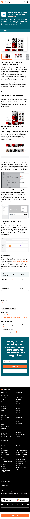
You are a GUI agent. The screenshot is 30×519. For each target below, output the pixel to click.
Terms (7, 510)
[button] (15, 45)
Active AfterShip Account (10, 315)
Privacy (3, 510)
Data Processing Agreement (20, 261)
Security (13, 510)
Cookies (18, 510)
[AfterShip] (6, 2)
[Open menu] (27, 2)
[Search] (24, 2)
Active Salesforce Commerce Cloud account (15, 317)
